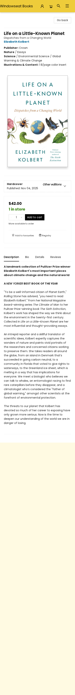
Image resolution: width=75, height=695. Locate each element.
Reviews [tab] (55, 257)
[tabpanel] (37, 349)
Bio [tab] (27, 257)
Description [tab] (11, 257)
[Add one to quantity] (21, 217)
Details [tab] (39, 257)
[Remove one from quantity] (11, 217)
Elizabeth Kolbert (16, 42)
